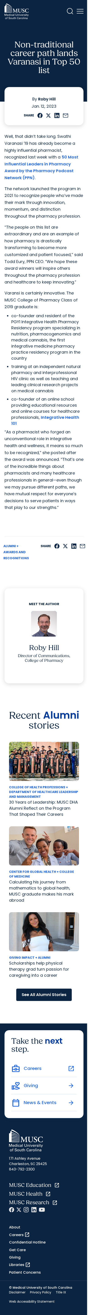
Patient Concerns (25, 1272)
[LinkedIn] (34, 1209)
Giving (15, 1257)
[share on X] (48, 116)
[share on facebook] (40, 115)
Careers (19, 1235)
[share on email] (65, 116)
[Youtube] (42, 1210)
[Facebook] (11, 1209)
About (14, 1227)
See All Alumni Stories (44, 994)
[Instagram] (26, 1209)
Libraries (19, 1265)
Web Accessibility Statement (32, 1301)
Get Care (17, 1250)
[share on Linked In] (57, 115)
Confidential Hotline (27, 1242)
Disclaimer (17, 1292)
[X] (18, 1210)
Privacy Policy (40, 1292)
